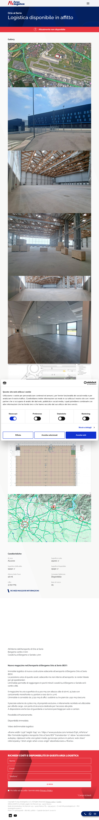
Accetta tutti (81, 435)
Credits (59, 802)
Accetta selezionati (49, 435)
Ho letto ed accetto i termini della (31, 790)
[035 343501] (85, 813)
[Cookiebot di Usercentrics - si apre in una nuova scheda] (85, 383)
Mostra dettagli (85, 427)
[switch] (37, 418)
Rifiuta (18, 435)
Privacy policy (51, 802)
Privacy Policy (46, 790)
